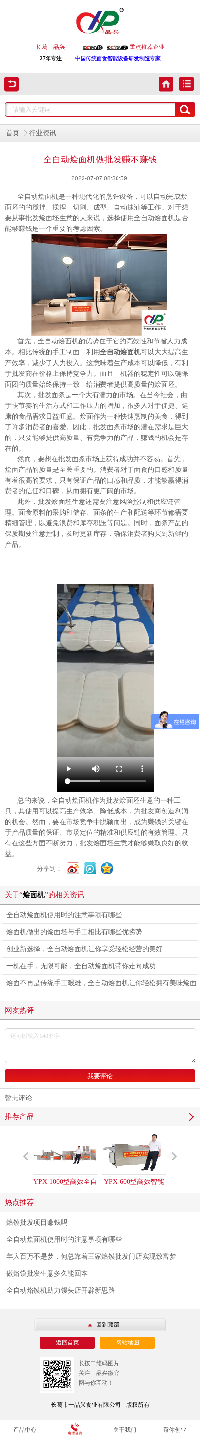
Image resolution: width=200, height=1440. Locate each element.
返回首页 (67, 1342)
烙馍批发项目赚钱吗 (36, 1222)
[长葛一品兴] (100, 22)
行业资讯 (42, 133)
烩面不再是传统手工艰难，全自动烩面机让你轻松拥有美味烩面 (101, 983)
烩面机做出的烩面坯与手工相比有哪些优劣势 (74, 932)
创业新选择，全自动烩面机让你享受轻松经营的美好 (84, 949)
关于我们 (124, 1429)
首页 (12, 133)
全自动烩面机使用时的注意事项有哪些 (64, 915)
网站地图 (127, 1342)
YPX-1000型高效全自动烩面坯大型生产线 (65, 1189)
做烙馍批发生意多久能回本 (47, 1273)
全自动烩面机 (120, 352)
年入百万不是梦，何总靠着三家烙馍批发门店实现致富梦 (91, 1256)
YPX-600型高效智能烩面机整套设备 (134, 1189)
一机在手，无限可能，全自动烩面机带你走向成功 (81, 966)
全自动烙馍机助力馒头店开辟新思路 (60, 1290)
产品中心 (24, 1429)
